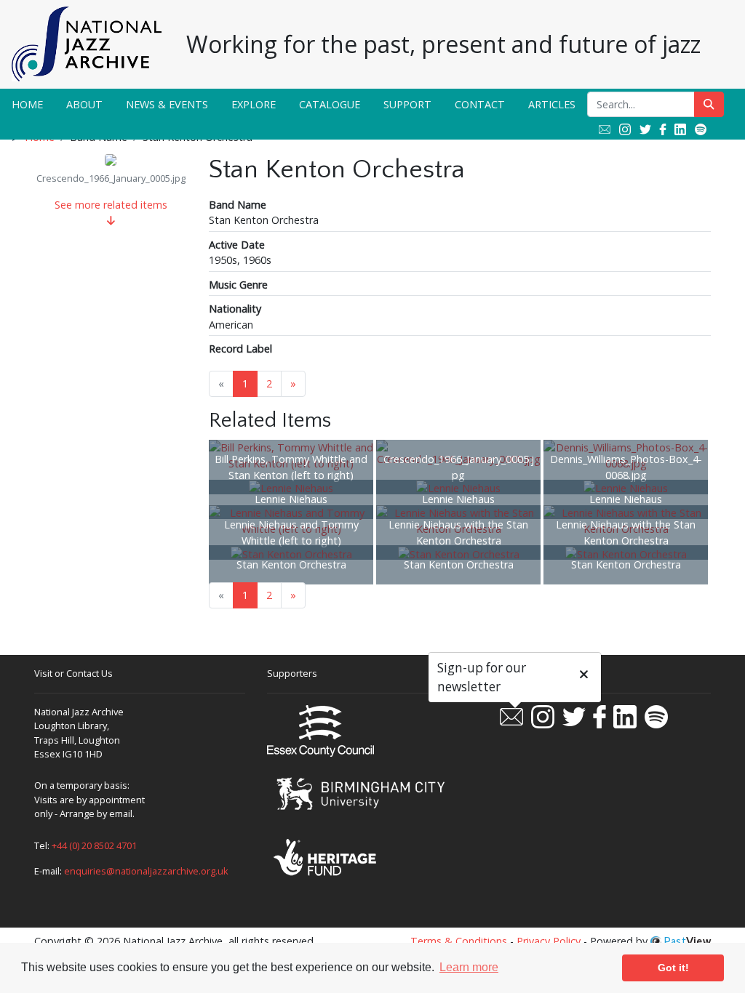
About (84, 104)
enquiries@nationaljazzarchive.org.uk (146, 870)
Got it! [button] (673, 967)
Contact (480, 104)
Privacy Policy (549, 941)
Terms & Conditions (458, 941)
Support (407, 104)
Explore (253, 104)
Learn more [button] (468, 967)
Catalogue (329, 104)
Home (27, 104)
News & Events (167, 104)
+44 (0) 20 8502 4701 (94, 845)
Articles (551, 104)
